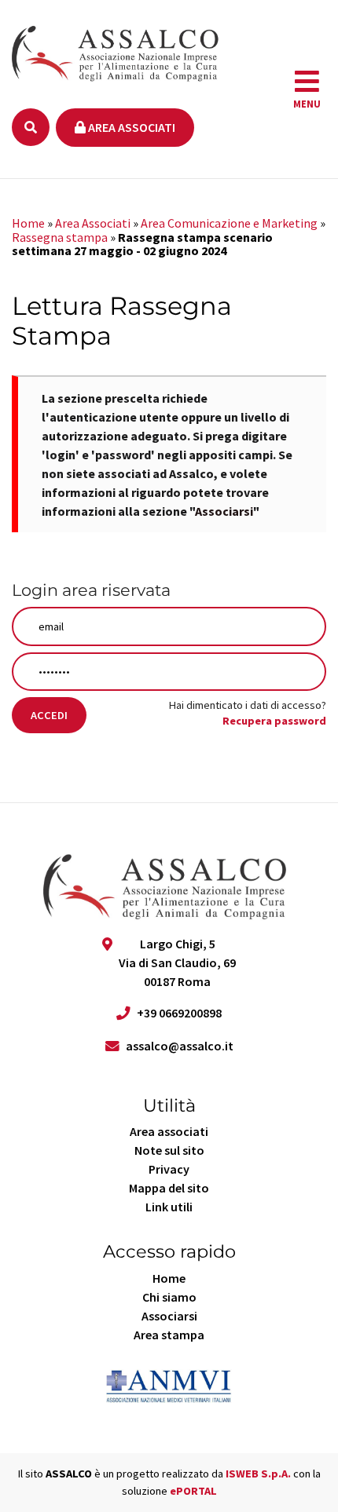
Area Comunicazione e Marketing (229, 223)
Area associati (130, 127)
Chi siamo (169, 1297)
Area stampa (169, 1334)
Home (28, 223)
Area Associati (92, 223)
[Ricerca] (31, 127)
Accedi (49, 715)
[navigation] (306, 89)
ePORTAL (193, 1491)
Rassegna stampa (60, 237)
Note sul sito (169, 1150)
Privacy (169, 1169)
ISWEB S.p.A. (258, 1473)
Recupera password (274, 721)
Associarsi (224, 511)
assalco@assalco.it (179, 1046)
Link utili (169, 1206)
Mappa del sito (169, 1188)
